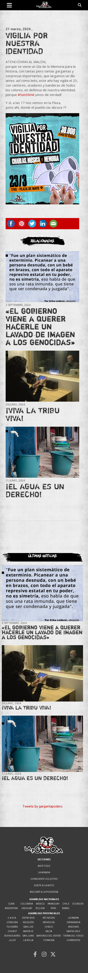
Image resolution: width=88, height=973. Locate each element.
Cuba (11, 904)
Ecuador (77, 904)
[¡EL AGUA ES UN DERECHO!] (42, 452)
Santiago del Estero (48, 936)
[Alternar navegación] (9, 5)
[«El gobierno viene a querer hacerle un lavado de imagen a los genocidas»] (42, 276)
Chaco (49, 927)
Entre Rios (28, 918)
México (40, 904)
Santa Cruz (73, 931)
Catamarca (73, 922)
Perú (53, 908)
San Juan (28, 936)
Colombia (27, 904)
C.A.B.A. (12, 918)
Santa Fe (28, 931)
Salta (49, 931)
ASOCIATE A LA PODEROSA (44, 892)
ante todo (44, 866)
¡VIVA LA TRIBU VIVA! (33, 414)
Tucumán (12, 927)
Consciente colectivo (44, 879)
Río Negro (49, 918)
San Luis (28, 927)
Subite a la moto (44, 885)
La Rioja (28, 940)
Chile (66, 904)
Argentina (11, 908)
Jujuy (12, 940)
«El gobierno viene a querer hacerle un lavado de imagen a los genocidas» (40, 326)
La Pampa (73, 918)
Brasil (66, 908)
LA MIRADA (44, 872)
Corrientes (73, 940)
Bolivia (40, 908)
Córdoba (12, 922)
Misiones (73, 927)
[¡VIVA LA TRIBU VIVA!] (42, 376)
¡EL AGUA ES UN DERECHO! (35, 490)
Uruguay (26, 908)
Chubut (12, 931)
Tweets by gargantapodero (43, 806)
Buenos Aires (12, 936)
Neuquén (28, 922)
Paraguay (53, 904)
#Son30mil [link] (26, 94)
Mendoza (49, 922)
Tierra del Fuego (73, 936)
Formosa (48, 940)
